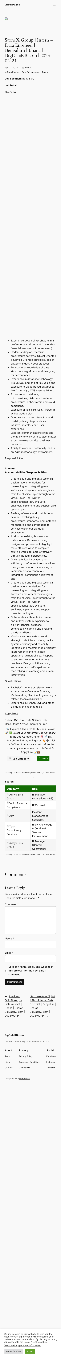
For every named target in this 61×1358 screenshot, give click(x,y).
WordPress (24, 1078)
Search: (25, 781)
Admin (28, 67)
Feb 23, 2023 (11, 67)
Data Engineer (14, 72)
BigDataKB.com (12, 4)
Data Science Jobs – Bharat (35, 72)
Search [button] (44, 758)
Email (9, 952)
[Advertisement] (30, 216)
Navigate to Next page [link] (33, 777)
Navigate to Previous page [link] (27, 777)
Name (9, 938)
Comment (12, 904)
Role (35, 788)
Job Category (20, 758)
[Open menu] (54, 5)
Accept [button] (30, 1351)
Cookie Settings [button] (13, 1351)
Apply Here (11, 713)
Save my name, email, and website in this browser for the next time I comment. (30, 970)
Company (13, 788)
